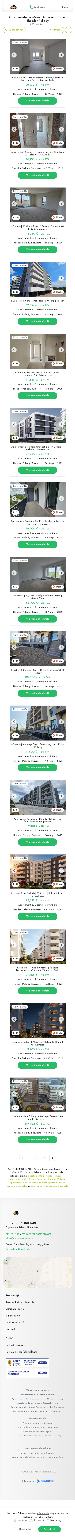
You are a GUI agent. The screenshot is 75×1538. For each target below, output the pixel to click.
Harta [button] (59, 69)
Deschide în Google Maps (19, 1249)
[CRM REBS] (45, 1481)
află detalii (43, 1514)
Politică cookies (14, 1345)
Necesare (22, 1520)
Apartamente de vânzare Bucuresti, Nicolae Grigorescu (37, 1407)
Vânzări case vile (37, 1419)
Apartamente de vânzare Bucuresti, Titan (37, 1403)
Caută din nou (16, 30)
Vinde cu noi (13, 1316)
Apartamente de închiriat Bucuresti (37, 1453)
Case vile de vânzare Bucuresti (37, 1423)
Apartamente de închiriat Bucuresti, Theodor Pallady (37, 1457)
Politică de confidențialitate (21, 1352)
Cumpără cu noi (15, 1309)
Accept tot (49, 1529)
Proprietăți (12, 1295)
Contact (10, 1329)
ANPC (9, 1338)
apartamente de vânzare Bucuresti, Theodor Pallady (37, 1179)
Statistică (39, 1520)
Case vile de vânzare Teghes (37, 1432)
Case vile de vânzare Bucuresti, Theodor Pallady (37, 1436)
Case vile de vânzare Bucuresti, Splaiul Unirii (37, 1427)
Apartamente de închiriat (37, 1449)
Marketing (55, 1520)
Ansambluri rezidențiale (20, 1302)
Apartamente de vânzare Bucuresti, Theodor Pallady (37, 1399)
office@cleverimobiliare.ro (19, 1238)
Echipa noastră (15, 1322)
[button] (68, 30)
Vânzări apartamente (37, 1390)
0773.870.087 (44, 1234)
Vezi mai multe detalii (37, 101)
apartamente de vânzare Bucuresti (46, 1176)
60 (45, 1158)
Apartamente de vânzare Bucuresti (38, 1395)
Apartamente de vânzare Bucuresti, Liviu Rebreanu (37, 1411)
